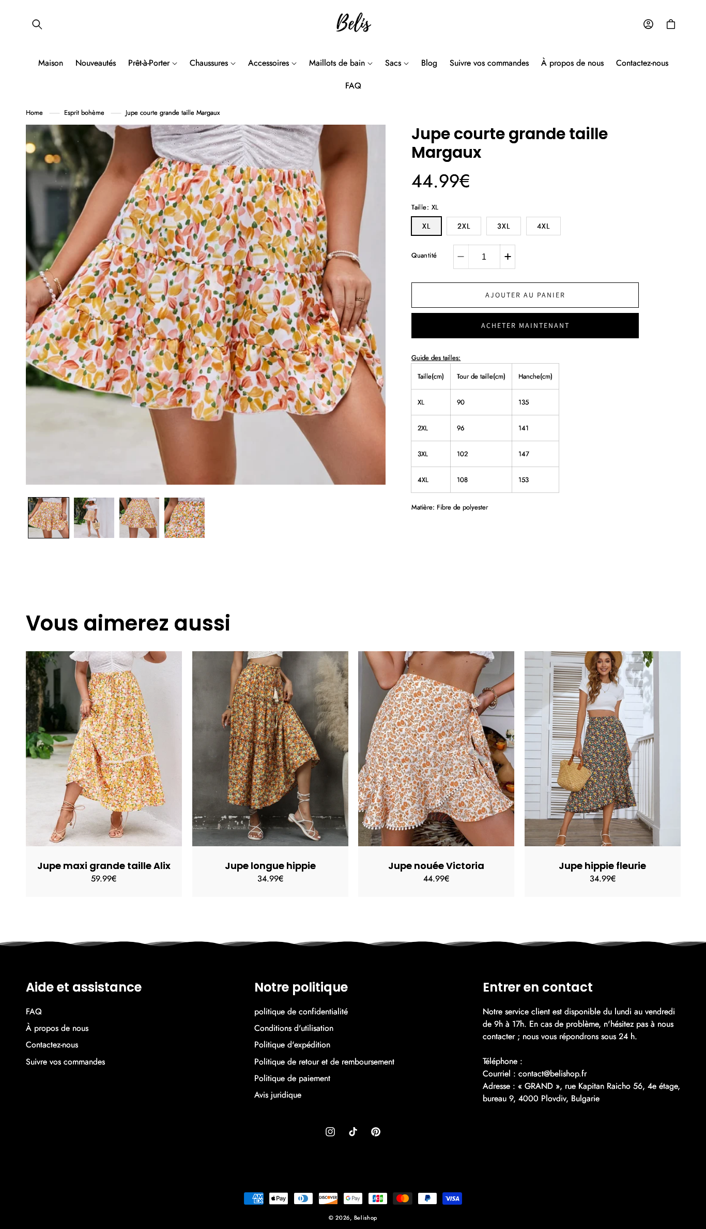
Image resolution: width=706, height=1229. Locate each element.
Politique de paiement (292, 1078)
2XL (463, 226)
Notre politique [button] (301, 987)
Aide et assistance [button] (84, 987)
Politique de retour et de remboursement (324, 1062)
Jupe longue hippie (269, 866)
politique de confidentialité (301, 1011)
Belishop (366, 1217)
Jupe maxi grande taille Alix (104, 866)
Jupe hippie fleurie (602, 866)
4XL (543, 226)
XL (426, 226)
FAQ (34, 1011)
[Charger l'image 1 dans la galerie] (48, 518)
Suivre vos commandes (65, 1062)
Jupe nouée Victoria (436, 866)
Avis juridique (277, 1095)
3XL (503, 226)
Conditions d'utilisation (293, 1028)
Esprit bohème (84, 112)
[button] (37, 24)
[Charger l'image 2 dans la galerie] (94, 518)
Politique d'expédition (292, 1045)
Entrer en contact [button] (538, 987)
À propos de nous (57, 1028)
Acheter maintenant (525, 326)
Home (34, 112)
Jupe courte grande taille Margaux (173, 112)
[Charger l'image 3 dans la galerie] (139, 518)
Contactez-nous (52, 1045)
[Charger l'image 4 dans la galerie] (184, 518)
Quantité (424, 256)
